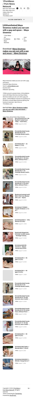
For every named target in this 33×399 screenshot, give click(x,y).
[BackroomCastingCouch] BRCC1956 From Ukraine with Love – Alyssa (22, 196)
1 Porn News (7, 35)
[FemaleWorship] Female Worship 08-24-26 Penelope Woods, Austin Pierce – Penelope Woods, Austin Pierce (22, 134)
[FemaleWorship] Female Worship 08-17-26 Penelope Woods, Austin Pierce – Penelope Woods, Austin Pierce (22, 172)
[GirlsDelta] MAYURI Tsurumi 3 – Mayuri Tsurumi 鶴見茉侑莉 (20, 247)
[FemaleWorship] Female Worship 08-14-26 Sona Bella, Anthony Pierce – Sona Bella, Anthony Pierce (22, 185)
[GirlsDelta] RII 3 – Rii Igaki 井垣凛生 (21, 271)
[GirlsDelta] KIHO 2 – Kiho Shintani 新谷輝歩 (22, 220)
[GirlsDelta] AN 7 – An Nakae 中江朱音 (21, 144)
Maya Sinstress (21, 117)
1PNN (18, 39)
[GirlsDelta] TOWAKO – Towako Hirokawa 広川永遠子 (22, 208)
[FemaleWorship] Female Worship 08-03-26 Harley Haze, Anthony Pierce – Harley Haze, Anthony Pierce (22, 311)
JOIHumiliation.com (13, 86)
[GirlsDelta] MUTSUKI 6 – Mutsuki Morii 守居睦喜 (22, 347)
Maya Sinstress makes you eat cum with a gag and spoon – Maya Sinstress (16, 51)
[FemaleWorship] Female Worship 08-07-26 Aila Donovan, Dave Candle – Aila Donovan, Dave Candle (22, 299)
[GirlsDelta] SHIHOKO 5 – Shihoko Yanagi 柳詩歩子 (22, 360)
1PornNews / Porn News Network (9, 4)
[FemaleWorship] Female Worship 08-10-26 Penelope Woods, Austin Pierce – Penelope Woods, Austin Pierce (22, 286)
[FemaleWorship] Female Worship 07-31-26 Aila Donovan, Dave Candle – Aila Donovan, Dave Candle (22, 324)
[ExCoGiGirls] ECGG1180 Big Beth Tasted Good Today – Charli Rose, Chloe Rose (22, 121)
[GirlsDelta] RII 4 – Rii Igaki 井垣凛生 (21, 258)
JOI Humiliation (13, 117)
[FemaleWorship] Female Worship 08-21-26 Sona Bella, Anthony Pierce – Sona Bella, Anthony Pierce (22, 159)
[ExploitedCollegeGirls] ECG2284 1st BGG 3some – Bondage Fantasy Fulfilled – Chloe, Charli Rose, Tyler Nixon (22, 235)
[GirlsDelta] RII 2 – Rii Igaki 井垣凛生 (21, 334)
